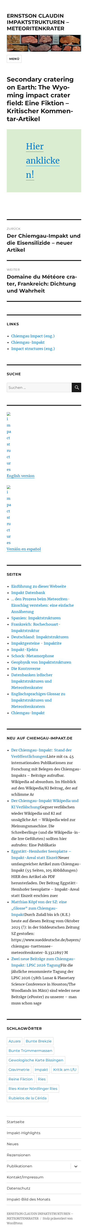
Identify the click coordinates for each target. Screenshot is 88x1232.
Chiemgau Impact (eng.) (33, 336)
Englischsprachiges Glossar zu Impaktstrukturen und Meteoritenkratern (38, 700)
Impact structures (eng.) (33, 348)
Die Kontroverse (25, 668)
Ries (42, 1079)
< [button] (12, 42)
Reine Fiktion (21, 1079)
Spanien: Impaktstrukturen (36, 618)
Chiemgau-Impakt (28, 342)
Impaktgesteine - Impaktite (36, 643)
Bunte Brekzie (39, 1041)
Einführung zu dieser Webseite (38, 586)
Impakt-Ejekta (24, 649)
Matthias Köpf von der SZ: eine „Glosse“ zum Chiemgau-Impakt (39, 908)
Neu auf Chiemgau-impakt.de (40, 738)
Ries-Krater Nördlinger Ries (33, 1089)
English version (21, 476)
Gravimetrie (19, 1070)
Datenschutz (18, 1188)
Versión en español (24, 549)
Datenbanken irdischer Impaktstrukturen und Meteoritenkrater (31, 681)
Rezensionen (18, 1155)
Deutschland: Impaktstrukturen (40, 637)
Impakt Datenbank (28, 592)
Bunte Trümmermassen (30, 1051)
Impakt (41, 1070)
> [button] (75, 42)
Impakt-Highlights (23, 1133)
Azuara (15, 1041)
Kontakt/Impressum (25, 1177)
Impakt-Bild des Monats (28, 1199)
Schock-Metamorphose (32, 656)
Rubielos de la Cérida (27, 1098)
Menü (14, 59)
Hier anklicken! (43, 160)
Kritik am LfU (64, 1070)
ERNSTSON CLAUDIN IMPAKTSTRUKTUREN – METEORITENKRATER (38, 22)
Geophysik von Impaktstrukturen (41, 662)
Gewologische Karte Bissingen (36, 1060)
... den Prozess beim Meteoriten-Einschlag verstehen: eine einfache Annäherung (42, 605)
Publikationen (19, 1166)
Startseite (15, 1122)
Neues (13, 1144)
